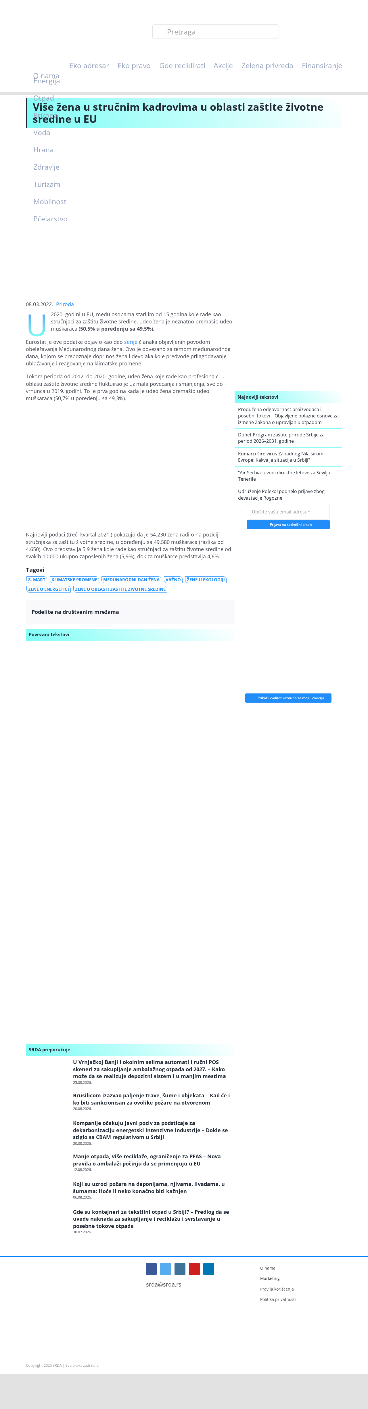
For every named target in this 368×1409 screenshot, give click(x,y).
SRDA (57, 1365)
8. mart (36, 579)
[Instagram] (180, 1269)
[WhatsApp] (200, 612)
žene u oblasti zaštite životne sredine (120, 589)
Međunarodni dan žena (131, 579)
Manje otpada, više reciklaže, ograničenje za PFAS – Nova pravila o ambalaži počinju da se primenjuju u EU (147, 1160)
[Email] (223, 612)
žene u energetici (48, 589)
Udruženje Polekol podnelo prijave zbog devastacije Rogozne (281, 494)
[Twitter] (178, 612)
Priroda (65, 304)
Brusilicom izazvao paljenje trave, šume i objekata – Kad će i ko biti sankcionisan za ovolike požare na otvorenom (151, 1099)
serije (130, 341)
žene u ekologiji (206, 579)
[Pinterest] (212, 612)
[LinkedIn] (189, 612)
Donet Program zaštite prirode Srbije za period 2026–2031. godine (281, 438)
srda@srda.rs (163, 1284)
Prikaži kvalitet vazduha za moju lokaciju (291, 696)
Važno (173, 579)
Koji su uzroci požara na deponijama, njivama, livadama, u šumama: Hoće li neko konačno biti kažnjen (149, 1187)
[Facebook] (167, 612)
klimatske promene (74, 579)
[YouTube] (194, 1269)
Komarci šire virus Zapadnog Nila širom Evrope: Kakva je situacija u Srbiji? (280, 457)
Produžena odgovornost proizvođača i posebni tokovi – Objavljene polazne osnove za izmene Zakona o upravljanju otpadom (288, 415)
